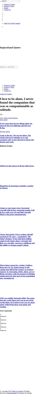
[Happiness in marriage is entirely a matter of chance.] (12, 182)
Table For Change (17, 391)
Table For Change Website (12, 23)
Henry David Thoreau (11, 118)
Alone (2, 94)
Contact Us (7, 10)
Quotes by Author (9, 4)
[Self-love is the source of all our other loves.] (12, 162)
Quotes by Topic (9, 6)
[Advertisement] (14, 360)
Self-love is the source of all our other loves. (17, 166)
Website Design (11, 393)
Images (6, 8)
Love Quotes (8, 94)
